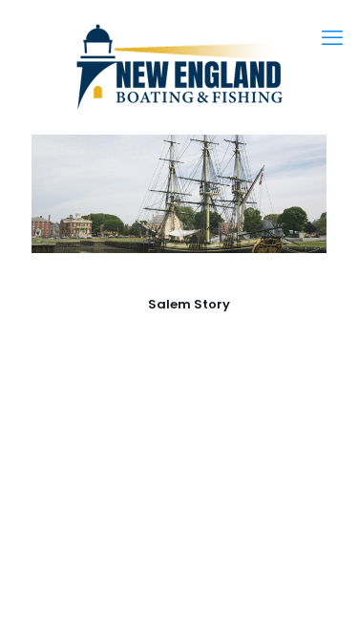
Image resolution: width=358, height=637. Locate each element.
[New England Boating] (179, 67)
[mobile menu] (332, 38)
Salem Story (189, 304)
